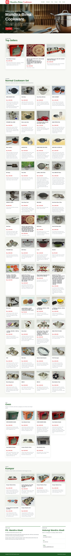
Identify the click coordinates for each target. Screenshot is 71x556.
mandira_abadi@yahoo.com (48, 546)
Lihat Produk (8, 28)
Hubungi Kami (17, 28)
